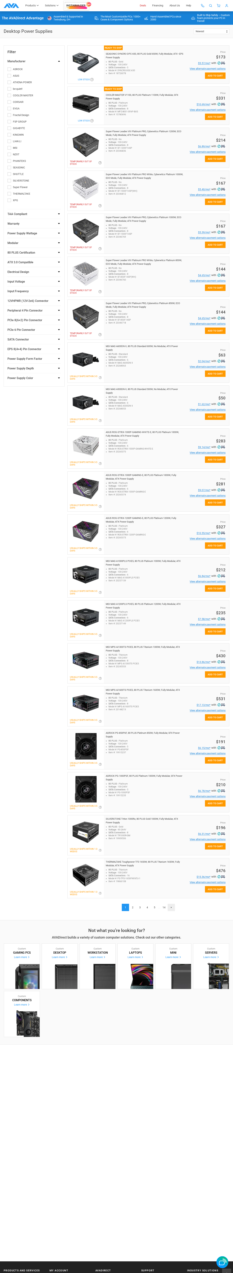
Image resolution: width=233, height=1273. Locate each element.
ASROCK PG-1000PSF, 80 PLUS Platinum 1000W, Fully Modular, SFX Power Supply (144, 778)
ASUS (16, 75)
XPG (15, 200)
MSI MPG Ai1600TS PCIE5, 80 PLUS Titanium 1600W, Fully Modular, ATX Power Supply (143, 692)
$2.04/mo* (204, 361)
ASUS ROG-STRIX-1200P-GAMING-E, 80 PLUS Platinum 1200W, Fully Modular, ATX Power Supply (141, 520)
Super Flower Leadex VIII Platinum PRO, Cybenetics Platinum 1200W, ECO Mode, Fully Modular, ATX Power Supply (143, 133)
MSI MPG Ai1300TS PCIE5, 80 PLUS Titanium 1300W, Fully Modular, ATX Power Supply (143, 649)
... (159, 907)
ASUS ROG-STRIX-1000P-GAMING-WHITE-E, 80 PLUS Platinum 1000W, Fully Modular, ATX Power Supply (142, 434)
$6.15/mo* (204, 747)
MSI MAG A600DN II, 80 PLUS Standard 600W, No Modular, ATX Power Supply (142, 348)
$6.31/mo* (204, 833)
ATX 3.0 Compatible (20, 262)
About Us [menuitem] (174, 5)
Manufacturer (16, 61)
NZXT (16, 154)
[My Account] (226, 5)
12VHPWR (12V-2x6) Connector (27, 301)
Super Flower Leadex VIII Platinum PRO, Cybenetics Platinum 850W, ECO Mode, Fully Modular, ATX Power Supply (143, 305)
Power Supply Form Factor (24, 358)
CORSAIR (18, 101)
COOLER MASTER (23, 95)
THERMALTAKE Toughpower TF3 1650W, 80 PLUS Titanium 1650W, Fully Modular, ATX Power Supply (143, 863)
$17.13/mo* (203, 705)
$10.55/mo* (203, 533)
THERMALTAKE (21, 193)
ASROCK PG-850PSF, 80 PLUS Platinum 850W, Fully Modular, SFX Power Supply (143, 735)
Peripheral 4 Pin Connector (25, 310)
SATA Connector (18, 339)
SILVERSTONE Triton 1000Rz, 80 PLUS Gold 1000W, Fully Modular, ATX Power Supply (142, 820)
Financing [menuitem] (157, 5)
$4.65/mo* (204, 275)
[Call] (202, 5)
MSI (15, 147)
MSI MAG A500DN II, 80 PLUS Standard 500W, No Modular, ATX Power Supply (142, 391)
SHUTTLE (18, 174)
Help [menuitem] (188, 5)
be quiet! (18, 88)
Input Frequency (18, 291)
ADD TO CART (215, 75)
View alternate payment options (208, 68)
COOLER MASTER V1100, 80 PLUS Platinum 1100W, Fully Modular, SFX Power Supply (142, 97)
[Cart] (218, 5)
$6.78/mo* (204, 790)
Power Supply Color (20, 378)
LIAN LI (17, 141)
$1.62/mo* (204, 404)
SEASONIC (19, 167)
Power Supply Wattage (22, 233)
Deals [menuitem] (143, 5)
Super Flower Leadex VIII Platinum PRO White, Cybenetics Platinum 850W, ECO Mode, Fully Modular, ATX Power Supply (144, 262)
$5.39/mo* (204, 232)
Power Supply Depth (20, 368)
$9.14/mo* (204, 447)
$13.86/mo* (203, 662)
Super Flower (20, 187)
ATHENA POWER (22, 82)
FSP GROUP (20, 121)
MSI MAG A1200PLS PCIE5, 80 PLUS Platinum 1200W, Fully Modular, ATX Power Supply (143, 606)
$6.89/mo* (204, 146)
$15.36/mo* (203, 876)
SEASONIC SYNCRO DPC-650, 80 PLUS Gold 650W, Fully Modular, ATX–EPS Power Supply (144, 55)
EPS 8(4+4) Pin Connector (24, 349)
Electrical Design (18, 272)
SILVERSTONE (21, 180)
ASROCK (18, 69)
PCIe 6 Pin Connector (21, 330)
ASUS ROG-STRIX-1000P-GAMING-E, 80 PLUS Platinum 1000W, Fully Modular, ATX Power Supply (141, 477)
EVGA (16, 108)
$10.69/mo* (203, 104)
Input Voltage (16, 281)
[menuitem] (78, 5)
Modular (12, 243)
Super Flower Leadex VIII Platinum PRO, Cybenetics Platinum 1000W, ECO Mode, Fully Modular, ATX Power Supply (143, 219)
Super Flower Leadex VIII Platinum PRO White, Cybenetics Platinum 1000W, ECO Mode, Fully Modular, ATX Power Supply (144, 176)
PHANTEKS (19, 160)
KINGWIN (18, 134)
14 (164, 907)
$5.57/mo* (204, 63)
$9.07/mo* (204, 490)
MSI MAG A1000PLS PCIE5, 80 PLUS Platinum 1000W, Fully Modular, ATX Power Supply (143, 563)
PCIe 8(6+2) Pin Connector (24, 320)
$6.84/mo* (204, 576)
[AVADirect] (11, 5)
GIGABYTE (19, 128)
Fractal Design (21, 115)
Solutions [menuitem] (50, 5)
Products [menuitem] (30, 5)
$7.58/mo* (204, 619)
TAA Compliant (17, 214)
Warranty (13, 223)
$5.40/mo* (204, 189)
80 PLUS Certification (21, 252)
